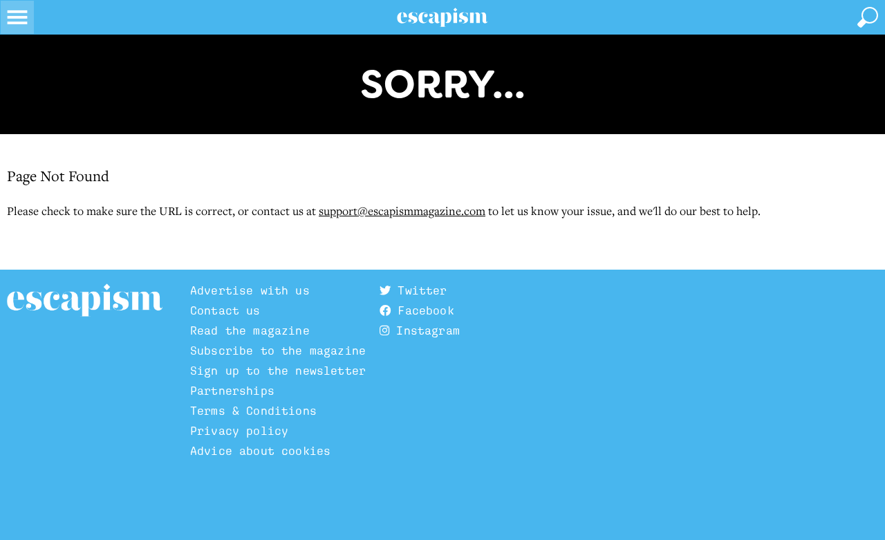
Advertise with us (250, 290)
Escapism (84, 300)
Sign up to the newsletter (278, 371)
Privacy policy (239, 431)
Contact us (225, 310)
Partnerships (232, 391)
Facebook (422, 310)
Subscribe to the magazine (278, 350)
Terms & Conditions (253, 411)
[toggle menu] (17, 17)
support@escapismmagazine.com (402, 210)
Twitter (419, 290)
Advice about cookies (260, 451)
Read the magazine (250, 330)
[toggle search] (867, 17)
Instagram (424, 330)
